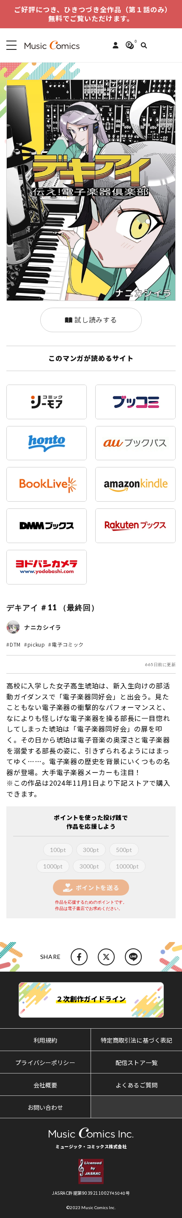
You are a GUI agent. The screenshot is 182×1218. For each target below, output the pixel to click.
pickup (36, 644)
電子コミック (68, 644)
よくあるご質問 (136, 1085)
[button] (9, 45)
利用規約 (45, 1040)
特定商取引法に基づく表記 (137, 1040)
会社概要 (45, 1085)
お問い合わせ (45, 1107)
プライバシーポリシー (45, 1062)
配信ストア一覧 (136, 1062)
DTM (15, 644)
